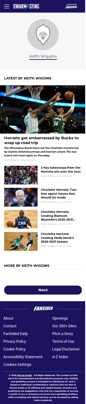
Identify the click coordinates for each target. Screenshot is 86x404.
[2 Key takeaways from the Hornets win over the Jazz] (43, 175)
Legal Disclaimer (66, 349)
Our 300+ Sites (64, 326)
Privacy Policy (14, 341)
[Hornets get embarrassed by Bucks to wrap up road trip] (43, 123)
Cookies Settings (17, 364)
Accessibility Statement (23, 357)
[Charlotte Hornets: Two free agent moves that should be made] (43, 197)
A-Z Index (60, 357)
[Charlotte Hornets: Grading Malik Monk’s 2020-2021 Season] (43, 241)
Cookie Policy (14, 349)
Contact (9, 326)
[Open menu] (6, 6)
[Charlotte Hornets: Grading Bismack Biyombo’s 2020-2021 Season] (43, 219)
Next (43, 290)
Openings (60, 318)
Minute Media (24, 375)
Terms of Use (63, 341)
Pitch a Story (62, 333)
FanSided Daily (15, 333)
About (8, 318)
